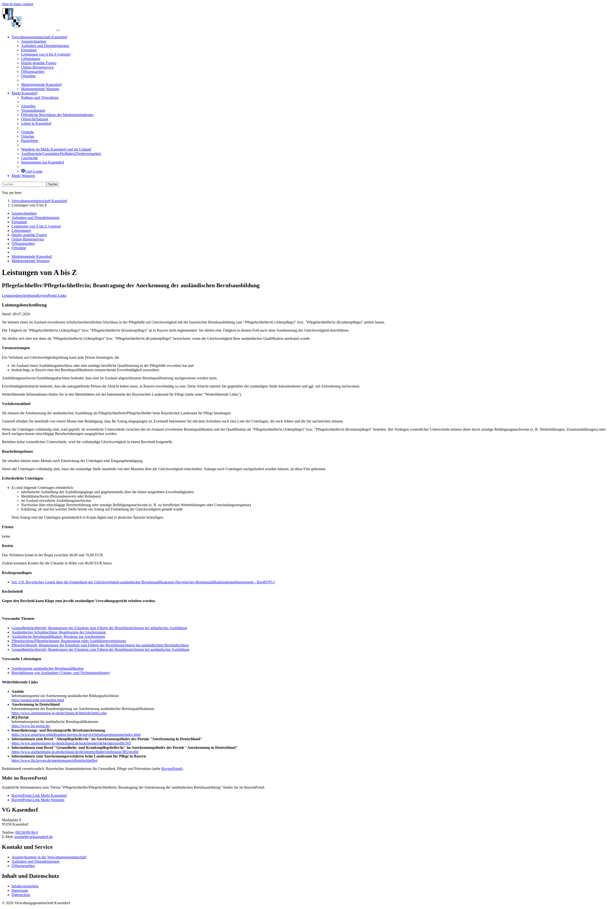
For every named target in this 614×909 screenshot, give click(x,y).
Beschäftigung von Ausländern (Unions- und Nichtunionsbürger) (61, 673)
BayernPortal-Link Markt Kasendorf (39, 795)
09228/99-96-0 (26, 832)
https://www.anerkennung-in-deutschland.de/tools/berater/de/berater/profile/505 (71, 743)
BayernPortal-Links (51, 295)
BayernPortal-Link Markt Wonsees (38, 800)
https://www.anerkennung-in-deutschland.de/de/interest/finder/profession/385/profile (75, 752)
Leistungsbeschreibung (19, 295)
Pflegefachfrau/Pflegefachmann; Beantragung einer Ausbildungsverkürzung (69, 641)
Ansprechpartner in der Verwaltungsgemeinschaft (49, 857)
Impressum (20, 890)
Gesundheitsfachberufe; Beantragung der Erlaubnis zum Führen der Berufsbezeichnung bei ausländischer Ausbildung (100, 649)
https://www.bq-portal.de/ (31, 726)
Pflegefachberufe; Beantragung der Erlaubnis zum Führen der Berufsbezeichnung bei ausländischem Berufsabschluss (100, 645)
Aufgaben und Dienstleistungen (35, 861)
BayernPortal (171, 769)
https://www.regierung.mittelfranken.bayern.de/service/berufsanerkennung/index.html (76, 735)
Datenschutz (21, 895)
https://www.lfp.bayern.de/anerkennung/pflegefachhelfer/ (55, 760)
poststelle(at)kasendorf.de (33, 837)
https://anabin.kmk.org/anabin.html (38, 700)
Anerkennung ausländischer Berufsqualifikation (48, 668)
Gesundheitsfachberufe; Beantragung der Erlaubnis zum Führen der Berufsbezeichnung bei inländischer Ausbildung (99, 628)
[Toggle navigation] (58, 30)
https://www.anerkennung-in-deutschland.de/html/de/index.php (59, 713)
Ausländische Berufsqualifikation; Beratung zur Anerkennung (58, 636)
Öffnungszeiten (23, 866)
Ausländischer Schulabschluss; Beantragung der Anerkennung (59, 632)
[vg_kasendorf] (29, 29)
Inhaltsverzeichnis (25, 886)
